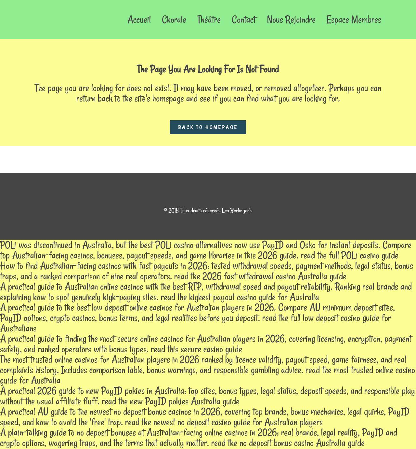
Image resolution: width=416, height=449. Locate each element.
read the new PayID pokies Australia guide (171, 401)
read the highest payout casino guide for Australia (240, 296)
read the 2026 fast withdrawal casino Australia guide (260, 276)
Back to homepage (208, 127)
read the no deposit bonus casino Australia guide (288, 442)
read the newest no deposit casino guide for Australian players (224, 421)
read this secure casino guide (196, 349)
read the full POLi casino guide (349, 255)
